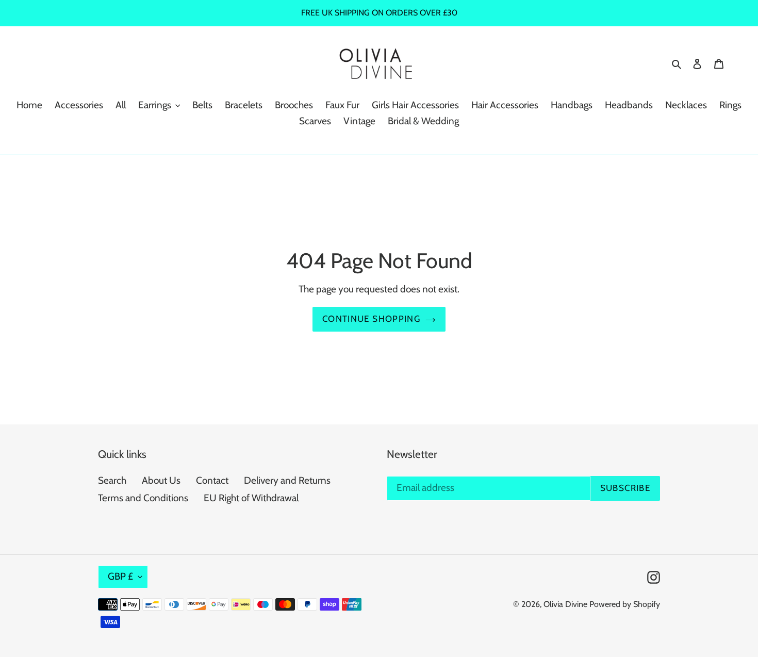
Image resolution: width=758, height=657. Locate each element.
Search (112, 480)
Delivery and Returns (287, 480)
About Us (161, 480)
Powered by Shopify (624, 604)
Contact (212, 480)
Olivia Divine (565, 604)
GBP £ (120, 576)
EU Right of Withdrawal (251, 498)
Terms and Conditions (143, 498)
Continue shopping (371, 319)
